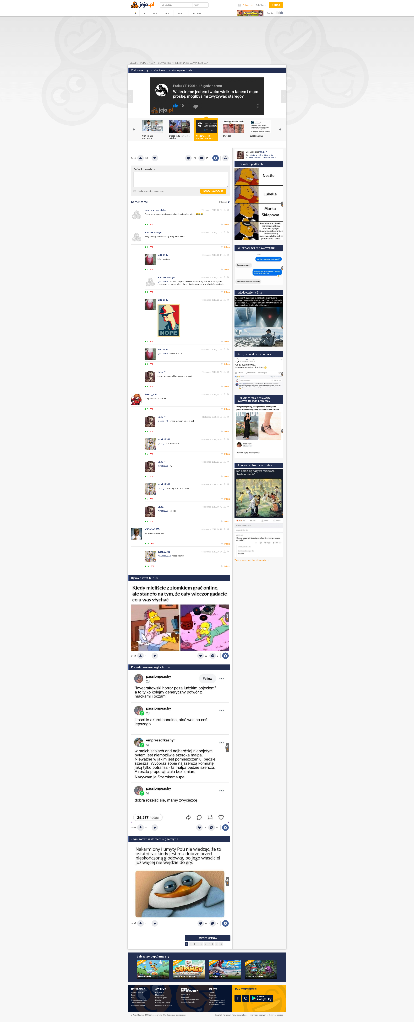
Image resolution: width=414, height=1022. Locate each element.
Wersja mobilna (137, 992)
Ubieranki (196, 13)
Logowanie (185, 997)
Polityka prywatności (217, 1000)
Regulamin (213, 998)
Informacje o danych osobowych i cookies (217, 1004)
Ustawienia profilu (188, 1002)
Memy (155, 13)
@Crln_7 (161, 443)
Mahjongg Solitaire (138, 1005)
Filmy (167, 13)
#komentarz (269, 155)
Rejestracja (185, 994)
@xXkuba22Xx (164, 556)
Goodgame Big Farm (163, 1005)
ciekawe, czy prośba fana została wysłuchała (183, 63)
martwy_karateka (155, 210)
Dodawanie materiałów (190, 1000)
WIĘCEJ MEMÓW (208, 938)
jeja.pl (134, 63)
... (225, 944)
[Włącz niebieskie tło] (281, 13)
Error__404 (151, 394)
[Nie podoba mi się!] (159, 158)
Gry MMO (160, 989)
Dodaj (276, 5)
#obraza (249, 157)
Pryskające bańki (138, 1003)
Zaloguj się (248, 5)
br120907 (163, 255)
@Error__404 (163, 421)
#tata (253, 155)
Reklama (212, 995)
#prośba (259, 155)
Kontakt (212, 992)
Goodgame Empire (162, 1003)
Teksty (133, 995)
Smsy (133, 998)
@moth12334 (163, 466)
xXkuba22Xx (153, 529)
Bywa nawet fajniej (144, 578)
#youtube (265, 157)
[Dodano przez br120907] (169, 336)
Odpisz (227, 225)
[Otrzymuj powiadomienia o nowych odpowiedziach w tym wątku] (228, 232)
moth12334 (164, 439)
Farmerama (159, 992)
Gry (145, 13)
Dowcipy (181, 13)
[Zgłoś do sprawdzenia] (225, 158)
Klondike (158, 1000)
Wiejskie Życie (161, 998)
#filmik (273, 157)
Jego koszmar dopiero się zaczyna (154, 839)
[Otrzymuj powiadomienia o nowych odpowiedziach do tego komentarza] (228, 210)
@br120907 (163, 281)
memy (143, 63)
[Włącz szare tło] (279, 13)
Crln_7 (162, 372)
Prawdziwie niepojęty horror (151, 667)
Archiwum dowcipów (139, 1000)
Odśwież (223, 202)
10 (221, 944)
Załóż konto (261, 5)
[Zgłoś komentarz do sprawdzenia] (225, 210)
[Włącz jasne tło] (277, 13)
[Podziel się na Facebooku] (215, 158)
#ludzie (257, 157)
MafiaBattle (159, 995)
